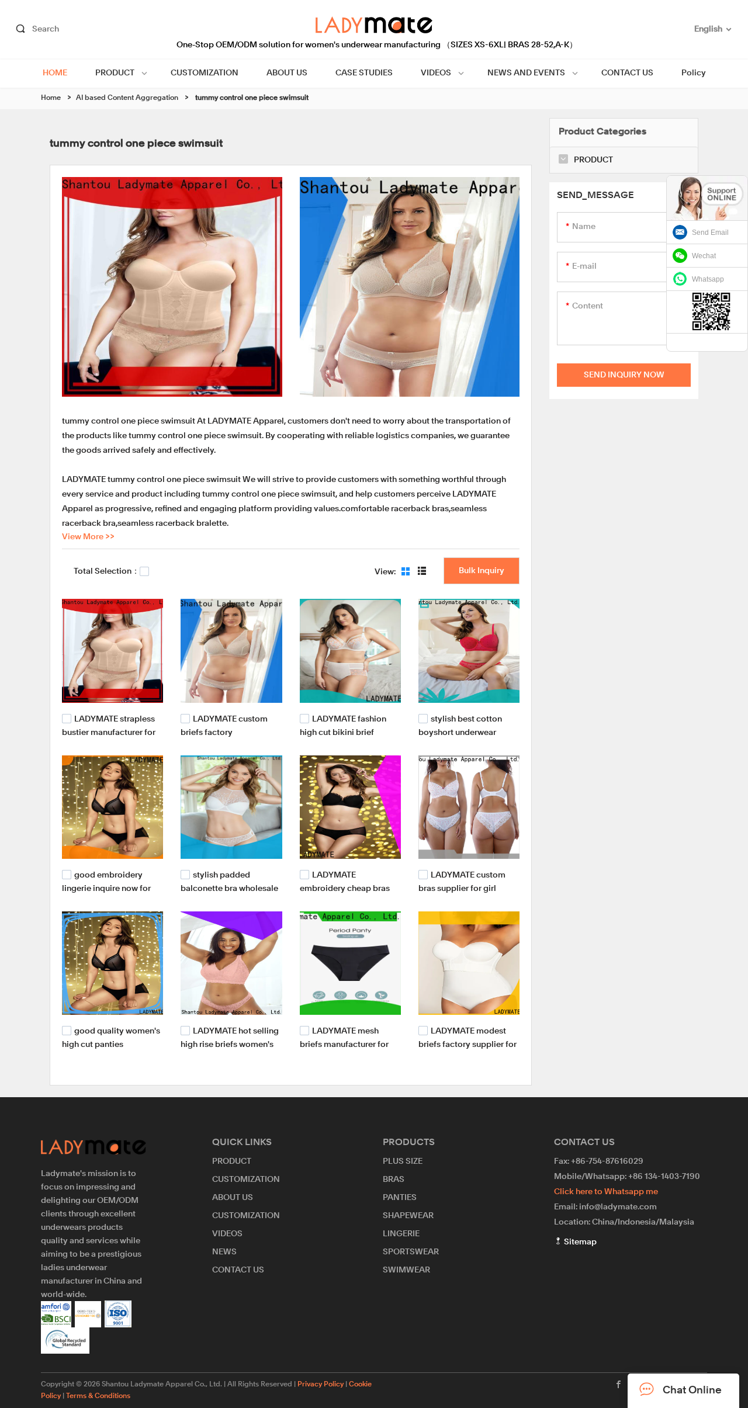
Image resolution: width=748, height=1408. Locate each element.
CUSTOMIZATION (204, 73)
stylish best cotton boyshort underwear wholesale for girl (460, 731)
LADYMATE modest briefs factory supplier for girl (467, 1043)
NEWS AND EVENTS (526, 73)
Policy (693, 73)
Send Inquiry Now (624, 375)
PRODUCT (114, 73)
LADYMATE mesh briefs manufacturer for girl (344, 1043)
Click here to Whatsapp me (606, 1192)
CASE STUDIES (364, 73)
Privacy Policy (320, 1384)
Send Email (710, 232)
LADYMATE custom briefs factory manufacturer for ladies (226, 731)
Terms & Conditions (98, 1396)
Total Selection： (107, 571)
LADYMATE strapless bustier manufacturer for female (108, 731)
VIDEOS (436, 73)
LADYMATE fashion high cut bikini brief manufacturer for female (346, 731)
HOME (55, 73)
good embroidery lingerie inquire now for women (106, 887)
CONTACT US (627, 73)
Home (51, 98)
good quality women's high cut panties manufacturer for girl (111, 1043)
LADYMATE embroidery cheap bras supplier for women (345, 887)
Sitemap (579, 1242)
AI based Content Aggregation (127, 98)
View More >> (88, 537)
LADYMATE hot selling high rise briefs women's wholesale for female (230, 1043)
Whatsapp (708, 279)
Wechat (704, 256)
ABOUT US (286, 73)
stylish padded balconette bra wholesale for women (229, 887)
